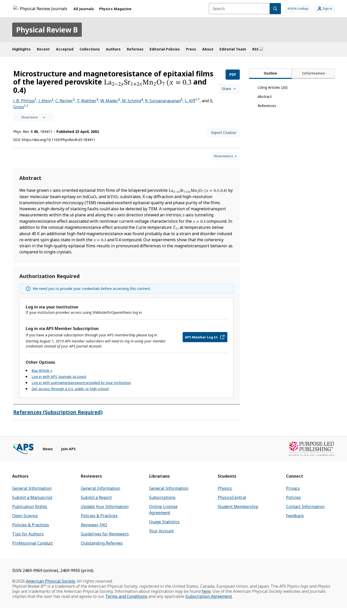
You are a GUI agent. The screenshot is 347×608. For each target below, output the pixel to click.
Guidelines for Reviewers (105, 534)
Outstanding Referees (102, 543)
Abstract (265, 96)
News (48, 448)
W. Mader (109, 100)
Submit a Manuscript (32, 497)
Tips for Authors (28, 534)
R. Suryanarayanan (163, 100)
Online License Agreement (163, 509)
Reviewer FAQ (94, 525)
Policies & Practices (30, 525)
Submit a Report (96, 497)
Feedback (295, 515)
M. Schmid (131, 100)
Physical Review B (47, 29)
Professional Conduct (32, 543)
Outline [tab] (270, 73)
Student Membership (238, 506)
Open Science (25, 515)
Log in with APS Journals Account (58, 376)
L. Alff (190, 100)
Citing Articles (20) (273, 87)
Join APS (68, 448)
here (206, 591)
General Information (32, 488)
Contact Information (305, 506)
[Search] (275, 8)
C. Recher (64, 100)
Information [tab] (313, 73)
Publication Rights (29, 506)
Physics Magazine (115, 8)
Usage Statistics (164, 522)
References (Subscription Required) (58, 412)
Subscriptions (162, 497)
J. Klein (45, 100)
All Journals (83, 8)
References (267, 105)
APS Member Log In (201, 337)
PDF (232, 74)
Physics (225, 488)
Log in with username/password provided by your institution (81, 382)
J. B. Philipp (24, 100)
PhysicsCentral (232, 497)
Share (226, 88)
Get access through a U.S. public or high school (70, 388)
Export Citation (223, 132)
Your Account (161, 531)
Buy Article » (41, 370)
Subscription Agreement (208, 596)
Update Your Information (105, 506)
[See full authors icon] (33, 117)
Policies (293, 497)
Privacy (293, 488)
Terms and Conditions (126, 596)
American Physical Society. (51, 581)
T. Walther (87, 100)
